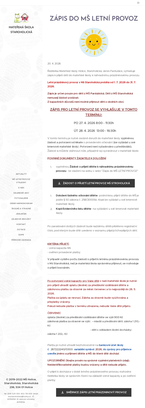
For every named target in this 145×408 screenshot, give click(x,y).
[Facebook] (138, 2)
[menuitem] (21, 174)
